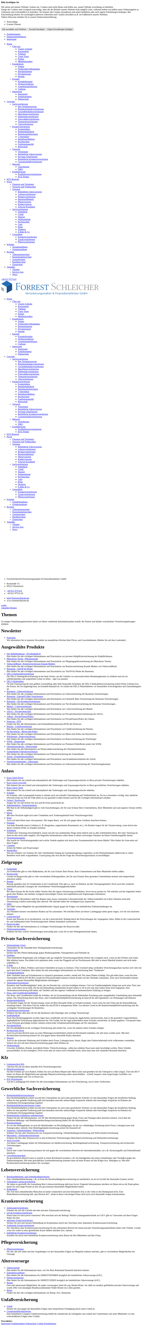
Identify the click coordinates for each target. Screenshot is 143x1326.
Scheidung (11, 830)
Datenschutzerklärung (16, 37)
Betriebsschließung (26, 139)
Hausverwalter (13, 924)
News (14, 274)
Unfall (20, 214)
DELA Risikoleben (15, 681)
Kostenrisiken (24, 129)
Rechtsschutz (23, 141)
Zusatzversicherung (26, 239)
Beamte (21, 76)
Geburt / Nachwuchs (16, 800)
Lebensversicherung (27, 194)
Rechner (10, 252)
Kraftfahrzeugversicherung (29, 174)
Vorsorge (16, 149)
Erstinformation (13, 34)
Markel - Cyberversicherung (19, 706)
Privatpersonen (24, 74)
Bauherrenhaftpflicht (16, 1000)
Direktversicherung (15, 1278)
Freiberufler (12, 869)
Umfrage (22, 89)
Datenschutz (23, 99)
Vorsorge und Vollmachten (24, 187)
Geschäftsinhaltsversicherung (31, 111)
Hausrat (21, 217)
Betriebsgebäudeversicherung (31, 109)
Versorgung (23, 152)
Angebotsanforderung (27, 86)
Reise (20, 227)
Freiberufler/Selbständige (29, 69)
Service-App (17, 272)
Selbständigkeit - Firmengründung (22, 805)
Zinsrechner (17, 264)
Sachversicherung (20, 104)
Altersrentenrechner (21, 254)
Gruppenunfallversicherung (30, 162)
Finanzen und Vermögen (23, 184)
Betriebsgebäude (14, 1123)
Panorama (11, 637)
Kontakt (15, 79)
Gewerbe (11, 101)
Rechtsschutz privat (15, 1030)
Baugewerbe (12, 874)
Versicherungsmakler (16, 838)
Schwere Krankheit (26, 207)
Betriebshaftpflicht (26, 131)
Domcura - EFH (14, 721)
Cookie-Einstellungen (46, 1323)
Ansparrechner (18, 259)
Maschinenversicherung (28, 114)
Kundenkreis (18, 64)
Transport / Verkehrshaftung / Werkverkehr (25, 1130)
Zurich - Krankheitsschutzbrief (20, 756)
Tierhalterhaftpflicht (15, 973)
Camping (11, 845)
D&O (20, 169)
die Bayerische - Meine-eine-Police (22, 731)
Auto (20, 224)
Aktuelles (11, 267)
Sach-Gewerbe (13, 1140)
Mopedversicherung (15, 1069)
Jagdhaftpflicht (13, 1015)
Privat (9, 182)
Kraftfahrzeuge (19, 172)
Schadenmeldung (20, 247)
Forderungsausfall (26, 144)
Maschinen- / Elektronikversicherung (23, 1135)
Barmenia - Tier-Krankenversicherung (23, 701)
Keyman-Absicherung (27, 157)
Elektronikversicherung (28, 116)
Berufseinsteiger (25, 71)
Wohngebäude (24, 219)
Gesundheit (17, 234)
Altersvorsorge (13, 1268)
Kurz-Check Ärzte (15, 788)
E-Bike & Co (24, 232)
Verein (9, 889)
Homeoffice (12, 850)
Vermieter (11, 909)
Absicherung (23, 167)
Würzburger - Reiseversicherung (21, 736)
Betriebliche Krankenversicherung (33, 159)
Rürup (9, 1290)
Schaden (10, 244)
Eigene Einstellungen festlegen (59, 29)
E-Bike (10, 965)
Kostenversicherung (21, 126)
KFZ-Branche (13, 179)
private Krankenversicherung (19, 1213)
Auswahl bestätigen (37, 29)
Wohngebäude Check (16, 945)
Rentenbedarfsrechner (22, 257)
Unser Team (23, 56)
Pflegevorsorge (24, 202)
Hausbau (11, 823)
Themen (16, 269)
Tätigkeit (22, 54)
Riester (10, 1283)
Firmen (21, 66)
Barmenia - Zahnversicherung (20, 691)
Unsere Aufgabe (25, 49)
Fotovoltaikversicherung (28, 119)
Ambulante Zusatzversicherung (20, 1225)
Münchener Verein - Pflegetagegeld (22, 659)
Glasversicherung (25, 124)
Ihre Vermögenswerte (27, 106)
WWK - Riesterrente (16, 741)
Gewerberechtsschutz (16, 1155)
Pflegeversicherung (26, 242)
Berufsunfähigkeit (26, 199)
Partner (21, 59)
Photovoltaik (12, 950)
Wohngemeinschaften (16, 929)
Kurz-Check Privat (15, 778)
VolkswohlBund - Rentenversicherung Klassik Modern (31, 664)
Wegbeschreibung (26, 84)
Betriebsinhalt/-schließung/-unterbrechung (25, 1115)
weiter (4, 605)
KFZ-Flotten (23, 177)
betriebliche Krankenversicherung (21, 1233)
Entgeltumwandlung (16, 1273)
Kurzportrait (23, 51)
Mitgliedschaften (25, 61)
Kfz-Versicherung (14, 1079)
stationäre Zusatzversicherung (20, 1220)
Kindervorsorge (25, 204)
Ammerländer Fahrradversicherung (22, 751)
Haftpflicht (22, 212)
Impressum (11, 39)
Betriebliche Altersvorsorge (30, 154)
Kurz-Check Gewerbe (16, 783)
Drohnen (22, 229)
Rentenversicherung (26, 197)
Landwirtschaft (13, 916)
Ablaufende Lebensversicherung (21, 1181)
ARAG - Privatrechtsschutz (19, 711)
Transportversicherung (28, 121)
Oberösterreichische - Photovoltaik (22, 746)
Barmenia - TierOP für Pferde (20, 669)
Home (9, 44)
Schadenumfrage (19, 249)
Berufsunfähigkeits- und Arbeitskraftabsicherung (28, 1176)
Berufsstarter (12, 896)
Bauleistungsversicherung (18, 1010)
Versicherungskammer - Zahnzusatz (22, 761)
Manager (16, 164)
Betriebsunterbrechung (28, 134)
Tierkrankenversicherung (18, 983)
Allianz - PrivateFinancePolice (20, 716)
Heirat (9, 813)
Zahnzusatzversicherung (17, 1208)
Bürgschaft (23, 147)
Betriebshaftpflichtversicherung (20, 1095)
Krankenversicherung (27, 237)
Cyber (9, 1148)
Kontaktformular (25, 81)
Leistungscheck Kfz (15, 1064)
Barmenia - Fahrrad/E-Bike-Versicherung (25, 696)
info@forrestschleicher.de (18, 598)
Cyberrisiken (23, 136)
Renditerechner (19, 262)
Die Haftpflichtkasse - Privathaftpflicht (24, 654)
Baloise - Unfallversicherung (19, 726)
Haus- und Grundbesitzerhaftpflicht (22, 993)
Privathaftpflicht (14, 1025)
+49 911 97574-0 (14, 591)
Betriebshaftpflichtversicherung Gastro (24, 1105)
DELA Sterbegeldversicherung (20, 674)
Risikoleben (12, 1189)
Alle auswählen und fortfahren (14, 29)
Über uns (16, 46)
